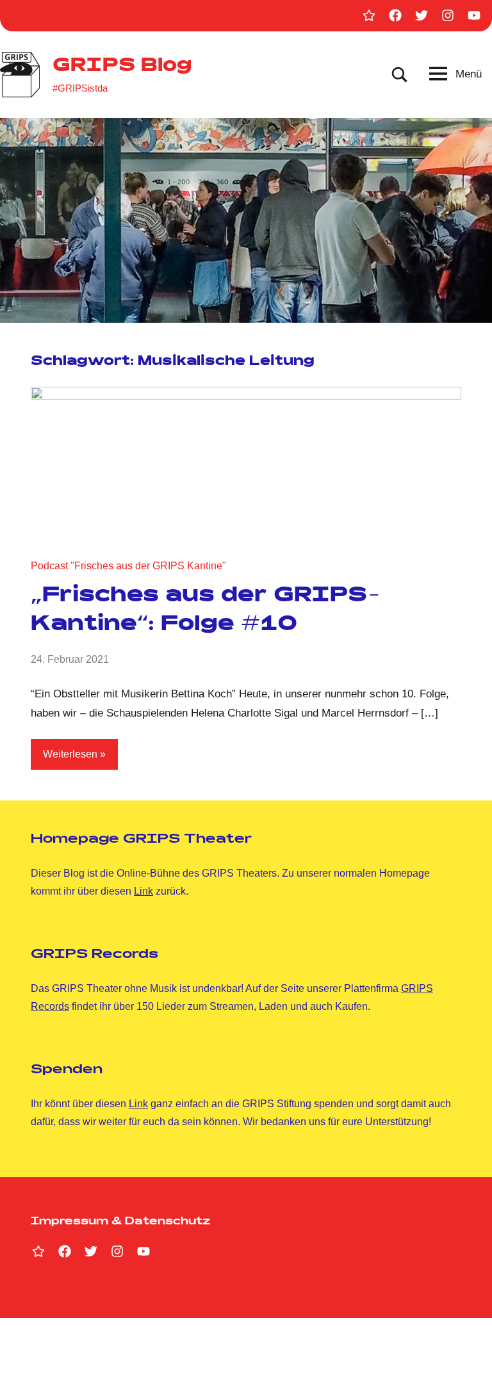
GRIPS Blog (122, 67)
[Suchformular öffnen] (400, 74)
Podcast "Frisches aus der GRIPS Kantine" (128, 565)
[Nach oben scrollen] (466, 1354)
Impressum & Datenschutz (120, 1222)
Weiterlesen (70, 754)
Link (143, 891)
